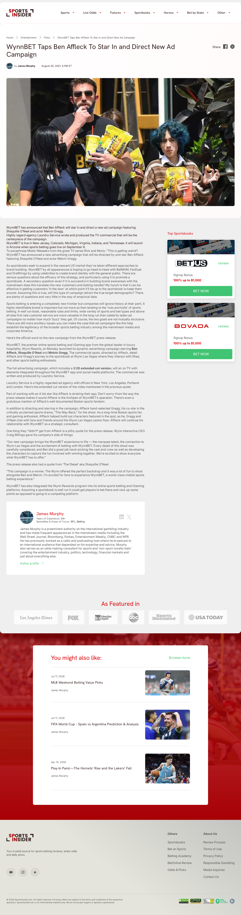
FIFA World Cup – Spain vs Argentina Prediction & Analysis (95, 724)
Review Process (214, 842)
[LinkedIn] (121, 517)
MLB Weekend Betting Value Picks (77, 682)
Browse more (179, 658)
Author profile (29, 563)
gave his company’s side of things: (49, 435)
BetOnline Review (180, 863)
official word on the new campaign (45, 338)
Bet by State (195, 13)
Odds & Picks (177, 870)
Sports (65, 13)
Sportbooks (142, 13)
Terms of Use (212, 849)
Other (221, 13)
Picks (47, 37)
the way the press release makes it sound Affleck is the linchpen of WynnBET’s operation (72, 396)
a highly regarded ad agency (53, 383)
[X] (129, 517)
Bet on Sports (177, 849)
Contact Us (211, 877)
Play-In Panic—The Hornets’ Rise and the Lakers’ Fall (91, 768)
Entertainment (29, 37)
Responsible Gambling (219, 863)
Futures (115, 13)
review (223, 263)
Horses (169, 13)
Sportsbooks (176, 842)
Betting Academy (179, 856)
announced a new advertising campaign (54, 255)
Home (9, 37)
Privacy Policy (213, 856)
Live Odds (90, 13)
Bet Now (201, 291)
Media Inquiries (214, 870)
